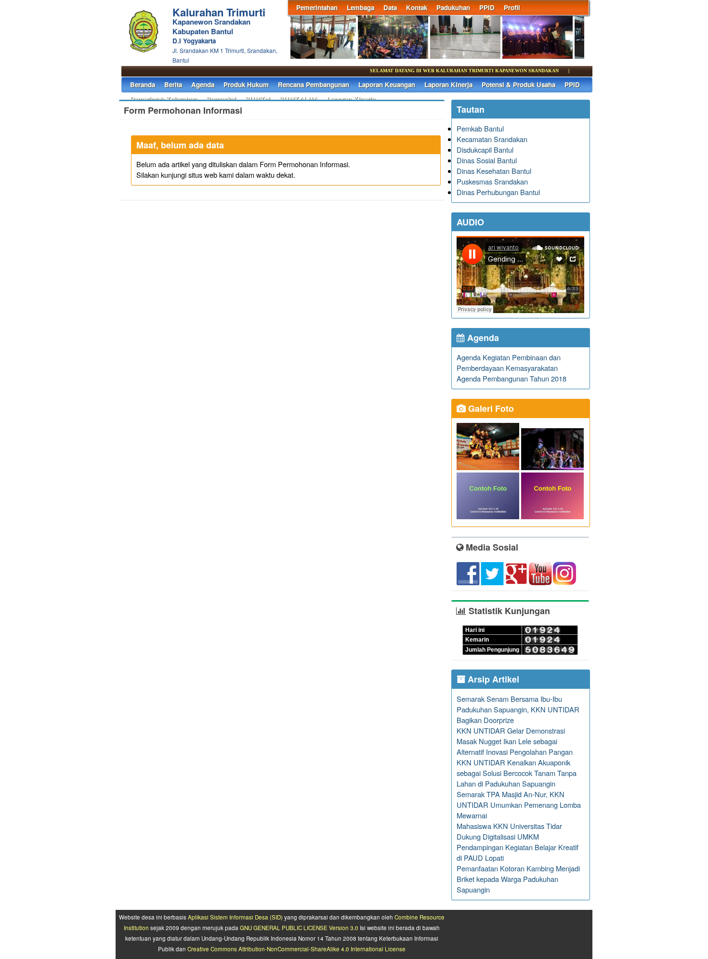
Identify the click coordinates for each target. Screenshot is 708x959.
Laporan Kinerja (448, 84)
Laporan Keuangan (386, 84)
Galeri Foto (490, 408)
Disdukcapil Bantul (485, 150)
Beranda (142, 84)
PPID (487, 7)
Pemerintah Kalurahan (163, 99)
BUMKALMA (298, 99)
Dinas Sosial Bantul (487, 160)
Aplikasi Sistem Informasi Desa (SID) (235, 917)
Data (390, 7)
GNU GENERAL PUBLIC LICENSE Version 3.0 (299, 928)
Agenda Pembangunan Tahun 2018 (511, 378)
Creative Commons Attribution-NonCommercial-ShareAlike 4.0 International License (296, 949)
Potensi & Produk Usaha (518, 84)
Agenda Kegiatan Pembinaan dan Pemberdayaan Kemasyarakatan (509, 362)
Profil (512, 7)
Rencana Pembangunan (313, 84)
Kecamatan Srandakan (492, 139)
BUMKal (257, 99)
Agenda (202, 84)
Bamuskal (221, 99)
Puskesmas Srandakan (492, 181)
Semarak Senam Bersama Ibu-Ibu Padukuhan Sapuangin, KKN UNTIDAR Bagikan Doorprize (518, 709)
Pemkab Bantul (480, 128)
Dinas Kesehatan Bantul (494, 171)
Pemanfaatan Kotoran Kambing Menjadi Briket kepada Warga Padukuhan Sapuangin (518, 878)
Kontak (416, 7)
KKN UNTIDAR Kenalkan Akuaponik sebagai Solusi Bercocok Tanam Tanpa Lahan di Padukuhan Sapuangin (517, 772)
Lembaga (360, 7)
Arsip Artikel (492, 679)
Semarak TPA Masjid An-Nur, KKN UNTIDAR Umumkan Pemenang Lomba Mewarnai (519, 804)
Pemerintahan (317, 7)
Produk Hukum (246, 84)
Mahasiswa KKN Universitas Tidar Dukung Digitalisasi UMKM (509, 831)
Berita (173, 84)
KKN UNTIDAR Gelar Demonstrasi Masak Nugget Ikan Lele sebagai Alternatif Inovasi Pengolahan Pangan (515, 741)
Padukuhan (453, 7)
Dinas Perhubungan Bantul (498, 192)
